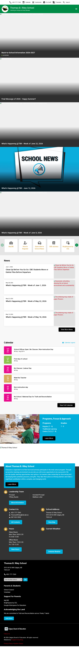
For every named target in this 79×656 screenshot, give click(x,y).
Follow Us (7, 634)
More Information (17, 503)
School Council (9, 590)
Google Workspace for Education (15, 605)
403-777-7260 (16, 513)
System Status (18, 643)
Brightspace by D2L (10, 603)
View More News (67, 329)
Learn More (49, 438)
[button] (76, 245)
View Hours (15, 549)
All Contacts (15, 522)
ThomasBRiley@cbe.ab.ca (19, 515)
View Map (51, 522)
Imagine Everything (17, 640)
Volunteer (7, 592)
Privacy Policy (8, 643)
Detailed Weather (54, 551)
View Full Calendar (66, 405)
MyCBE (6, 600)
